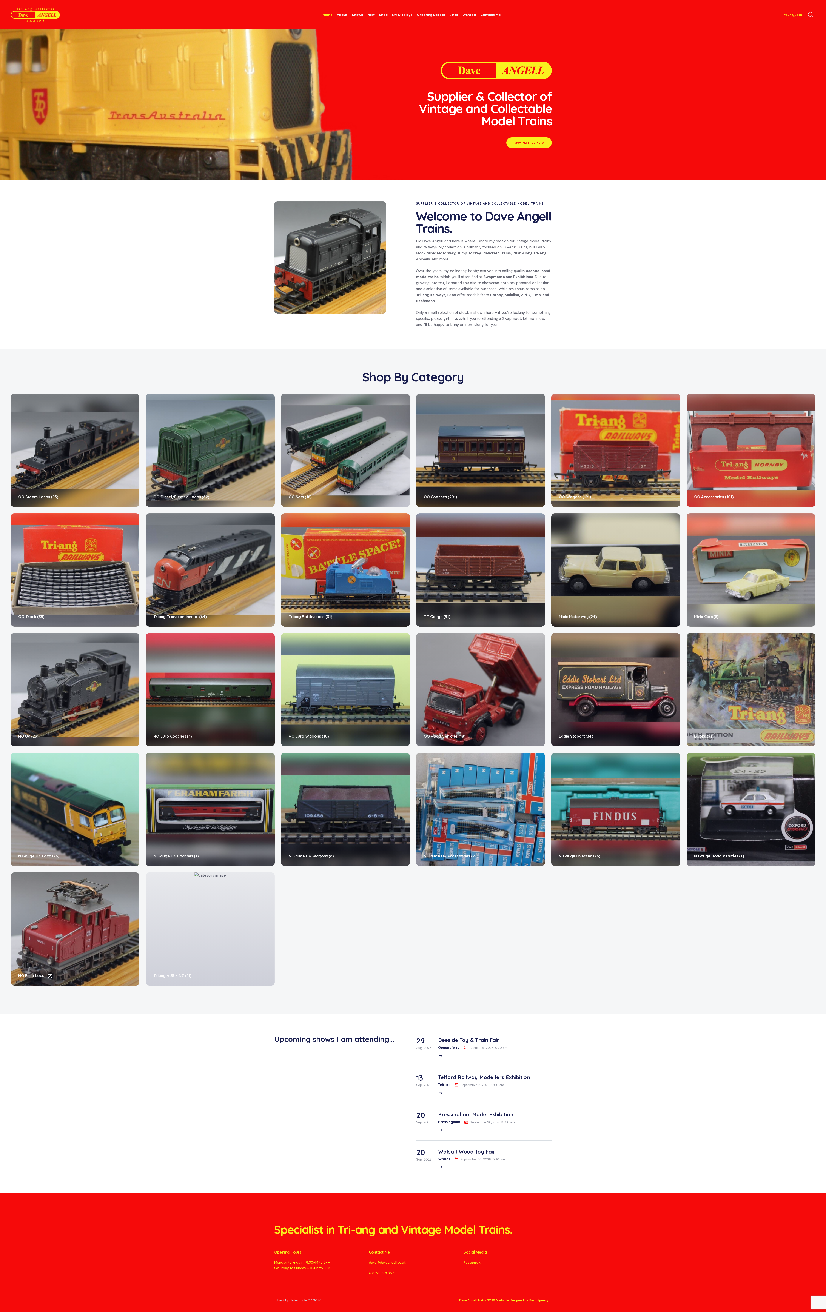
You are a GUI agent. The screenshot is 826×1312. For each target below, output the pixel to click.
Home (327, 14)
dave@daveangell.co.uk (387, 1262)
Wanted (469, 14)
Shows (357, 14)
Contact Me (490, 14)
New (371, 14)
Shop (383, 14)
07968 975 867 (381, 1272)
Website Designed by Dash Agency (522, 1300)
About (342, 14)
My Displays (402, 14)
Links (453, 14)
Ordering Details (431, 14)
